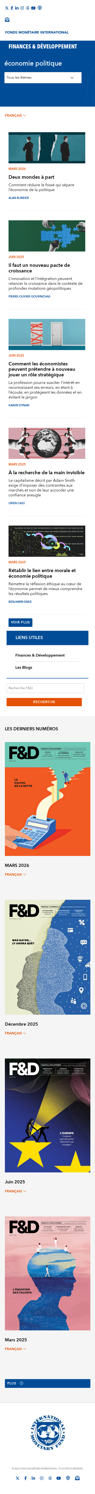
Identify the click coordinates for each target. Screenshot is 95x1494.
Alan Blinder (19, 198)
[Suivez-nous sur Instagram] (22, 8)
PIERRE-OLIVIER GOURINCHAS (29, 296)
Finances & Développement (40, 655)
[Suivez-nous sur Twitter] (7, 8)
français (13, 116)
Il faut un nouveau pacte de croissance (39, 268)
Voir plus (20, 622)
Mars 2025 (17, 464)
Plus (11, 1383)
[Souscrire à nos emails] (7, 19)
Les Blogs (23, 667)
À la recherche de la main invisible (47, 472)
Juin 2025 (16, 257)
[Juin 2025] (47, 1115)
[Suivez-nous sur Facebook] (12, 8)
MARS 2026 (17, 169)
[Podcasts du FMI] (40, 8)
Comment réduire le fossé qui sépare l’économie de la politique (41, 187)
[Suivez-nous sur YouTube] (59, 1478)
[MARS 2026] (47, 798)
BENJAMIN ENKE (20, 601)
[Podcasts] (68, 1478)
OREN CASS (17, 503)
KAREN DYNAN (19, 405)
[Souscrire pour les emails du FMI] (77, 1478)
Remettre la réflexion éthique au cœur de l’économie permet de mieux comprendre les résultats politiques (45, 589)
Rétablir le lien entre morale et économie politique (42, 573)
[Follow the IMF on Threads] (27, 8)
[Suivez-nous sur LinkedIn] (17, 8)
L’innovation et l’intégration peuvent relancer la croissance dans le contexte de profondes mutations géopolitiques (46, 283)
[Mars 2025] (47, 1273)
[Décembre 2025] (47, 957)
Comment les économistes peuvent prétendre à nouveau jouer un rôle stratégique (42, 369)
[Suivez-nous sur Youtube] (33, 8)
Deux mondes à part (31, 177)
